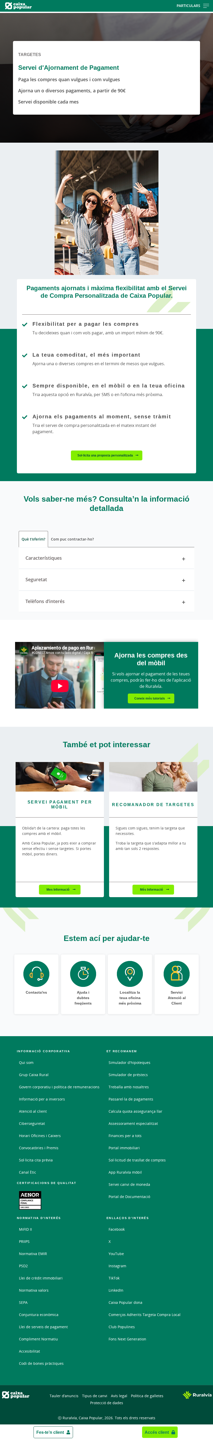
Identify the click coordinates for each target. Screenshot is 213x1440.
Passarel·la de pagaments (131, 1099)
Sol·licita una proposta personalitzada (105, 455)
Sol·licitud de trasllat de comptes (137, 1160)
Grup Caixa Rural (34, 1074)
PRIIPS (24, 1241)
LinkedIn (116, 1290)
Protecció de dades (106, 1403)
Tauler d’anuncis (64, 1396)
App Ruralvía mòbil (125, 1172)
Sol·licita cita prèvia (36, 1160)
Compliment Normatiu (38, 1339)
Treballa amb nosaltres (129, 1086)
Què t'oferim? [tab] (33, 539)
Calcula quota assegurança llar (135, 1111)
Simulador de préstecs (128, 1074)
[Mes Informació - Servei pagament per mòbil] (60, 776)
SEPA (23, 1302)
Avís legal (119, 1396)
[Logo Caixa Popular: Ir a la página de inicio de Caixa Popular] (34, 5)
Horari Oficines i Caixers (40, 1135)
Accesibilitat (29, 1351)
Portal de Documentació (129, 1196)
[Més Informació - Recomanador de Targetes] (153, 776)
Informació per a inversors (42, 1099)
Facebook (117, 1229)
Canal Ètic (27, 1172)
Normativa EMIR (33, 1253)
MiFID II (25, 1229)
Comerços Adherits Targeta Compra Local (145, 1314)
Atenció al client (33, 1111)
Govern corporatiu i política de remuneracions (59, 1086)
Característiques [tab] (43, 558)
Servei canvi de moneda (129, 1184)
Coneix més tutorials (149, 698)
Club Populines (122, 1326)
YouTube (116, 1253)
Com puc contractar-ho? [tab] (72, 539)
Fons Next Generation (127, 1339)
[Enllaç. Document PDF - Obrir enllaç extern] (30, 1200)
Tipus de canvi (94, 1396)
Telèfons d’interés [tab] (45, 601)
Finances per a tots (125, 1135)
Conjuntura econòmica (38, 1314)
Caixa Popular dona (125, 1302)
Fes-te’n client (50, 1432)
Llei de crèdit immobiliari (41, 1278)
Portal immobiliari (124, 1147)
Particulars (188, 5)
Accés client (157, 1432)
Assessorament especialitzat (133, 1123)
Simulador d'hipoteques (129, 1062)
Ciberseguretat (32, 1123)
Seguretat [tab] (36, 579)
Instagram (117, 1265)
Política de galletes (147, 1396)
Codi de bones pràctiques (41, 1363)
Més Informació (152, 889)
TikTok (114, 1278)
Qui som (26, 1062)
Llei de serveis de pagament (43, 1326)
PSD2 (23, 1265)
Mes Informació (58, 889)
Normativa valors (34, 1290)
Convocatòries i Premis (38, 1147)
